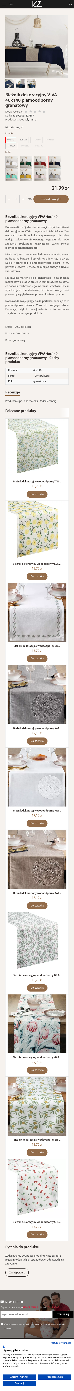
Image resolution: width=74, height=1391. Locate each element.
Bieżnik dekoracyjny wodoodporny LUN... (37, 564)
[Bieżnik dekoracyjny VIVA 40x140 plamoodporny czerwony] (40, 162)
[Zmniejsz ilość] (23, 199)
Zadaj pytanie (17, 1272)
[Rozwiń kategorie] (4, 4)
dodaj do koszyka (51, 199)
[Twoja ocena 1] (26, 112)
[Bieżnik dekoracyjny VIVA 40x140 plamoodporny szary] (55, 174)
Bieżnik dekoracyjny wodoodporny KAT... (37, 728)
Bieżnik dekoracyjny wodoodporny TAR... (37, 481)
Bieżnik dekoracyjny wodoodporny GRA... (37, 975)
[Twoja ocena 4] (39, 112)
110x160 (36, 140)
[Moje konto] (70, 4)
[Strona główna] (37, 4)
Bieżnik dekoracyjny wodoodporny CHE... (37, 1222)
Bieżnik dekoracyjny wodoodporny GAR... (37, 1057)
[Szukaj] (11, 4)
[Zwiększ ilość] (9, 199)
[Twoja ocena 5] (44, 112)
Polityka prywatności (61, 1343)
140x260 (25, 146)
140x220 (11, 146)
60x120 (23, 140)
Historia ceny (13, 127)
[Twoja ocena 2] (30, 112)
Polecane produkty (20, 411)
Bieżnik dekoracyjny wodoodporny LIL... (37, 646)
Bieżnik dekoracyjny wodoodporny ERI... (37, 1140)
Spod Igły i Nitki (27, 119)
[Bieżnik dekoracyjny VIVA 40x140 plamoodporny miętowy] (11, 174)
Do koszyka (37, 494)
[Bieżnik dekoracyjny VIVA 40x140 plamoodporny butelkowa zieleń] (26, 162)
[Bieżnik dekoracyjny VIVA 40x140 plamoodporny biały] (11, 162)
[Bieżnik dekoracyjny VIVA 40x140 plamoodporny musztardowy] (26, 174)
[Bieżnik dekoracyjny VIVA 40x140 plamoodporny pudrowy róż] (40, 174)
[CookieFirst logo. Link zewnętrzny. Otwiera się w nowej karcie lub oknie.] (4, 1346)
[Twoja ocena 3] (35, 112)
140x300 (39, 146)
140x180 (50, 140)
